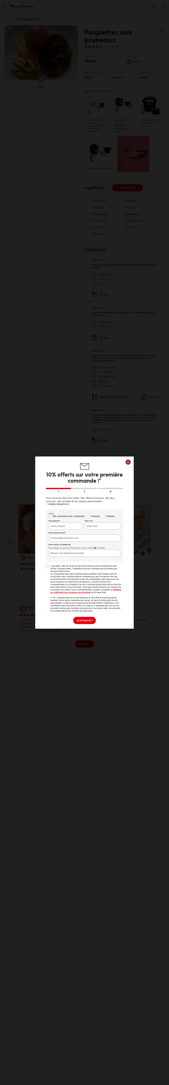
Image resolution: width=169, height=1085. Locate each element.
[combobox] (65, 526)
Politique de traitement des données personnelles (85, 591)
